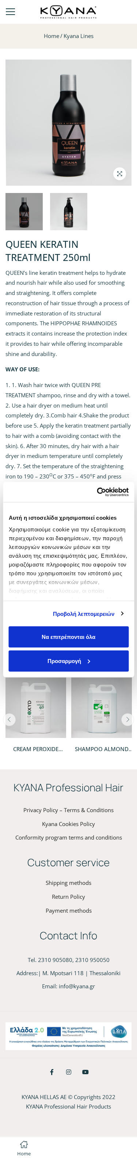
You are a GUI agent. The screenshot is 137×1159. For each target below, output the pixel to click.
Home (51, 35)
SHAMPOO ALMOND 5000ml (102, 752)
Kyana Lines (79, 35)
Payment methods (69, 910)
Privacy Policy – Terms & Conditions (68, 810)
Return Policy (68, 896)
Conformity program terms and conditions (68, 837)
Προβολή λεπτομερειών (84, 613)
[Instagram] (69, 1072)
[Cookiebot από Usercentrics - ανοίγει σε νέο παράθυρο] (97, 492)
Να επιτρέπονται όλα (68, 637)
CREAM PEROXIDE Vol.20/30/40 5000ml (36, 752)
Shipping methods (68, 882)
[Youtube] (85, 1072)
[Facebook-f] (52, 1072)
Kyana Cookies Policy (68, 823)
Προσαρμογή (64, 661)
